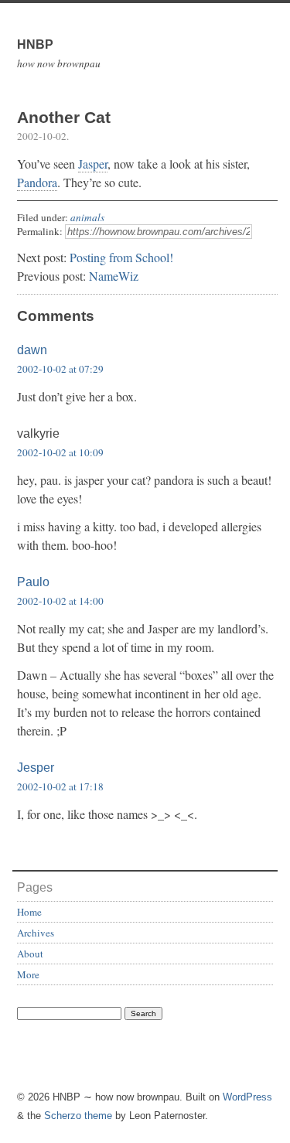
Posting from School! (121, 257)
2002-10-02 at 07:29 (60, 369)
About (30, 953)
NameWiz (113, 276)
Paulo (33, 582)
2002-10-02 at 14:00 (60, 601)
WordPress (247, 1097)
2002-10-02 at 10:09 (60, 452)
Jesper (35, 767)
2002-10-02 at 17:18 (60, 786)
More (28, 974)
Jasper (92, 163)
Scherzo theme (78, 1115)
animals (87, 217)
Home (29, 912)
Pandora (37, 182)
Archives (35, 933)
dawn (32, 350)
